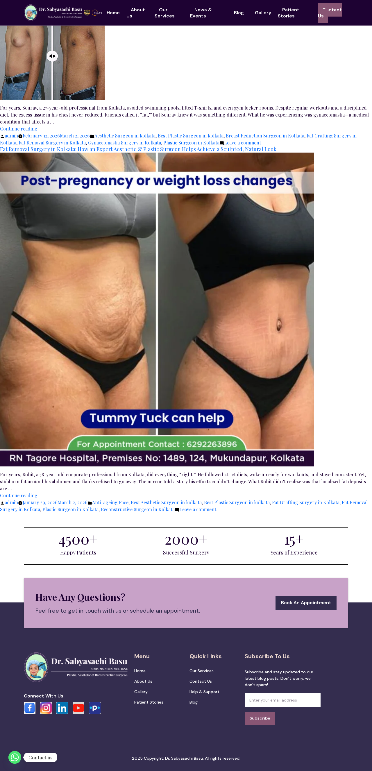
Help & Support (204, 692)
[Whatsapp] (14, 757)
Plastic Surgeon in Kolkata (191, 142)
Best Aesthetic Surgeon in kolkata (166, 502)
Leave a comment (242, 142)
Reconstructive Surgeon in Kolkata (138, 509)
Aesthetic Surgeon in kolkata (124, 136)
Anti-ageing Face (110, 502)
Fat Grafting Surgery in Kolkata (305, 502)
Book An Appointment (306, 603)
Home (113, 13)
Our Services (165, 13)
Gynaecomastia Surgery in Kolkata (124, 142)
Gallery (263, 13)
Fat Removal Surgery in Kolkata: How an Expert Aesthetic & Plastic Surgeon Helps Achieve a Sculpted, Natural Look (138, 149)
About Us (135, 13)
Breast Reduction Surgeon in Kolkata (265, 136)
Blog (239, 13)
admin (11, 136)
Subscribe (260, 718)
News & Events (201, 13)
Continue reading (18, 129)
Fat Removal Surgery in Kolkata (52, 142)
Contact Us (330, 13)
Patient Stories (288, 13)
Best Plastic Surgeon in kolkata (190, 136)
